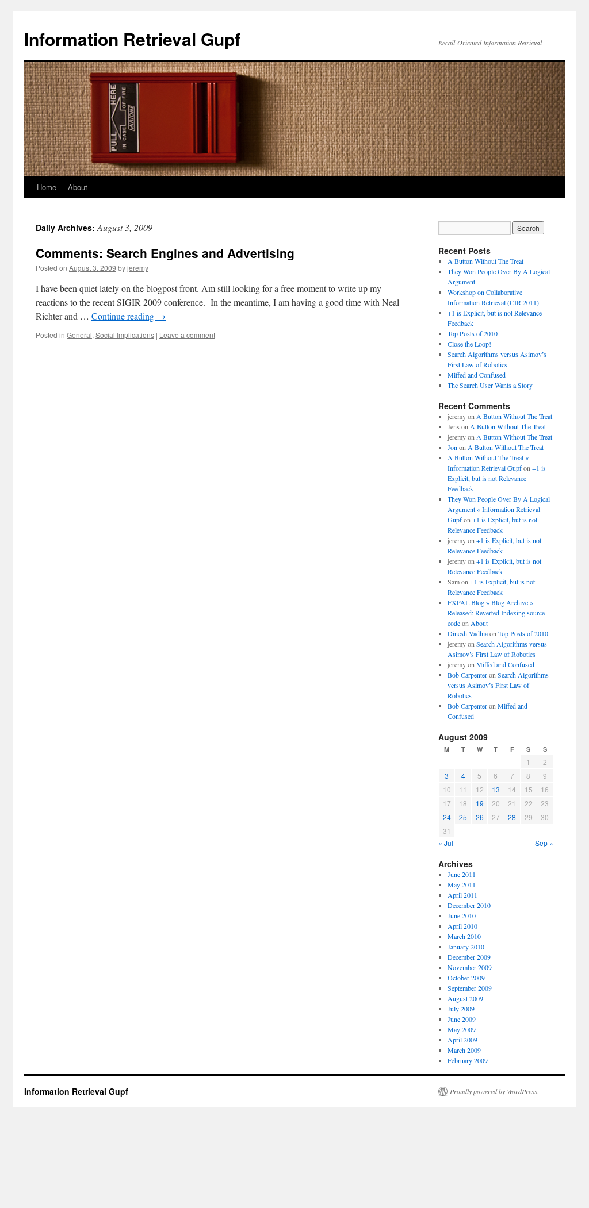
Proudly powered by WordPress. (494, 1091)
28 (512, 817)
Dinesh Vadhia (468, 633)
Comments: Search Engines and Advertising (165, 252)
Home (46, 187)
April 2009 (462, 1039)
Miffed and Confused (477, 374)
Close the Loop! (469, 343)
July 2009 (461, 1008)
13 (496, 789)
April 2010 (462, 925)
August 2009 (465, 998)
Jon (452, 447)
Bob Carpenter (467, 674)
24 (447, 817)
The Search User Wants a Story (490, 385)
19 (480, 803)
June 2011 (462, 874)
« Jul (445, 843)
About (77, 187)
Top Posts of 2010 (473, 333)
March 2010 (464, 936)
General (79, 335)
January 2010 (466, 946)
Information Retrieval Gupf (132, 38)
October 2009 (466, 977)
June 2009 (462, 1019)
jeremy (137, 267)
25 (463, 817)
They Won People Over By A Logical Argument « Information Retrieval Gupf (499, 509)
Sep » (544, 843)
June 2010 (462, 915)
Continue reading (128, 316)
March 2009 (464, 1050)
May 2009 (462, 1029)
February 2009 (468, 1060)
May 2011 (462, 884)
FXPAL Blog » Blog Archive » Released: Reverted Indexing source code (496, 613)
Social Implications (124, 335)
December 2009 (469, 956)
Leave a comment (187, 335)
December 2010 (469, 905)
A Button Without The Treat (485, 261)
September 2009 (470, 987)
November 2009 (470, 967)
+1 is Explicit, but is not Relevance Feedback (497, 478)
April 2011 (462, 894)
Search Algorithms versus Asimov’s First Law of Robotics (498, 685)
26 (480, 817)
